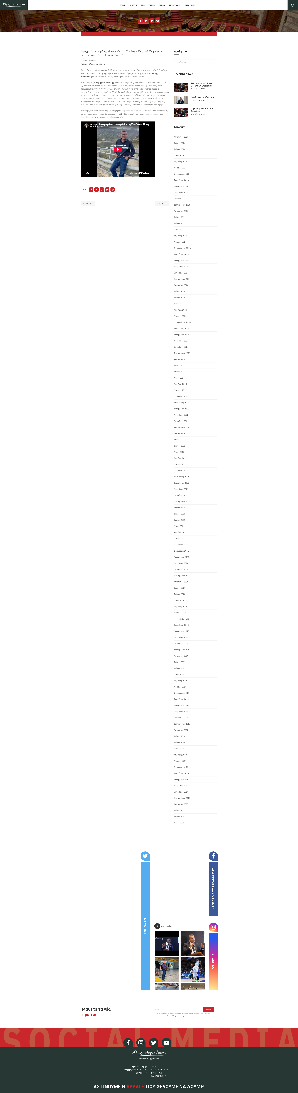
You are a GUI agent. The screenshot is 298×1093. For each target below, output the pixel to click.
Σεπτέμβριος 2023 (182, 353)
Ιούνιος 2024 (179, 297)
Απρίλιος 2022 (180, 458)
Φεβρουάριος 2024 (182, 322)
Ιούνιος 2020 (179, 594)
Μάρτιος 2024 (180, 316)
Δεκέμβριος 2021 (181, 483)
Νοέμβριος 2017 (181, 786)
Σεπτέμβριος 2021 (182, 501)
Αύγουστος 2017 (181, 804)
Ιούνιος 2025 (179, 223)
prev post (89, 204)
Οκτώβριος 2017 (181, 792)
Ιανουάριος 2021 (181, 551)
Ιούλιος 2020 (180, 588)
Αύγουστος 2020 (181, 582)
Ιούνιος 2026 (179, 149)
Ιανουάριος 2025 (181, 254)
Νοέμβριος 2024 (181, 266)
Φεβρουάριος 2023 (182, 396)
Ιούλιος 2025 (180, 217)
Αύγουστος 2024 (181, 285)
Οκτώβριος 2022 (181, 421)
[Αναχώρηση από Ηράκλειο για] (167, 969)
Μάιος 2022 (179, 452)
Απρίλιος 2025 (180, 236)
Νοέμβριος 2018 (181, 711)
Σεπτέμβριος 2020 (182, 575)
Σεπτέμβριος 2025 (182, 205)
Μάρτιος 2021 (180, 538)
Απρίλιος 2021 (180, 532)
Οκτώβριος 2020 (181, 569)
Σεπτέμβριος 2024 (182, 279)
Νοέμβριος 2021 (181, 489)
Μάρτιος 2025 (180, 242)
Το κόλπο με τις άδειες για (202, 97)
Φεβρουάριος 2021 (182, 545)
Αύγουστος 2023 (181, 359)
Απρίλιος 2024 (180, 310)
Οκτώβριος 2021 (181, 495)
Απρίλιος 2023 (180, 384)
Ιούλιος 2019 (180, 662)
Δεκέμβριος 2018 (181, 705)
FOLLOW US (145, 926)
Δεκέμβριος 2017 (181, 779)
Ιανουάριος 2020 (181, 625)
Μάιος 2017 (179, 823)
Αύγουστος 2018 (181, 730)
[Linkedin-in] (146, 20)
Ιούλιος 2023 (180, 365)
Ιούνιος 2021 (179, 520)
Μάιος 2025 (179, 229)
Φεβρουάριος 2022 (182, 470)
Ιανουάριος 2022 (181, 477)
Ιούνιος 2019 (179, 668)
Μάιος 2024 (179, 304)
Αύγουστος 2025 (181, 211)
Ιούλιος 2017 (180, 810)
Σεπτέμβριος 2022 (182, 427)
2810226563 (141, 1073)
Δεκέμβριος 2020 (181, 557)
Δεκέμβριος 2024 (181, 260)
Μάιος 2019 (179, 674)
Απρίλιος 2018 (180, 755)
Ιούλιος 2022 (180, 439)
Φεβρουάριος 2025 (182, 248)
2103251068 (156, 1073)
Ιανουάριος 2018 (181, 773)
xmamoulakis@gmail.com (149, 1059)
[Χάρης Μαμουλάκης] (14, 5)
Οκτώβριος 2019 (181, 643)
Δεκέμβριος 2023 (181, 334)
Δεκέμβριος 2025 (181, 186)
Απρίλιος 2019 (180, 680)
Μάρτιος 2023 (180, 390)
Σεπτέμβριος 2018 (182, 724)
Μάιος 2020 (179, 600)
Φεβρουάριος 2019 (182, 693)
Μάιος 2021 (179, 526)
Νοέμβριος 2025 (181, 192)
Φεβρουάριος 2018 (182, 767)
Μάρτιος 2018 (180, 761)
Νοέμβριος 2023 (181, 341)
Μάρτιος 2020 (180, 612)
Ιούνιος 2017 (179, 816)
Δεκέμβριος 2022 (181, 409)
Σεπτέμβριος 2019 (182, 650)
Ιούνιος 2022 (179, 446)
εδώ (131, 114)
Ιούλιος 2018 (180, 736)
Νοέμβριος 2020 (181, 563)
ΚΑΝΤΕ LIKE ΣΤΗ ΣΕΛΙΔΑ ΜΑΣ (213, 888)
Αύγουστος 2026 (181, 137)
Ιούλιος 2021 (180, 514)
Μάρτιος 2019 (180, 687)
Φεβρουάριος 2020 (182, 619)
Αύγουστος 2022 (181, 433)
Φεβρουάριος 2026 (182, 174)
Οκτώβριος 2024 (181, 273)
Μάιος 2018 (179, 748)
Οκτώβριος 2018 (181, 718)
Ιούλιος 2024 (180, 291)
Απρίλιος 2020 (180, 606)
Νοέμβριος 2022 (181, 415)
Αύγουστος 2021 (181, 507)
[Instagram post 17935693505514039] (167, 943)
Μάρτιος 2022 (180, 464)
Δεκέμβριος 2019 (181, 631)
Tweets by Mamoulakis (95, 853)
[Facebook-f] (140, 20)
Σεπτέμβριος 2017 (182, 798)
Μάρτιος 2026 (180, 168)
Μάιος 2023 (179, 378)
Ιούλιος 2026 (180, 143)
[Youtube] (157, 20)
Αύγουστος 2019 (181, 656)
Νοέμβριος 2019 (181, 637)
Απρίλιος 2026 (180, 161)
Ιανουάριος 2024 (181, 328)
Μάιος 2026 (179, 155)
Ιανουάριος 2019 (181, 699)
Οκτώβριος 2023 (181, 347)
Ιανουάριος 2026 (181, 180)
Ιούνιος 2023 (179, 372)
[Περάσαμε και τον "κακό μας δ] (193, 969)
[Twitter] (152, 20)
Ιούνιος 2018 (179, 742)
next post (161, 204)
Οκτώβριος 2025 (181, 198)
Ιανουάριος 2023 (181, 402)
